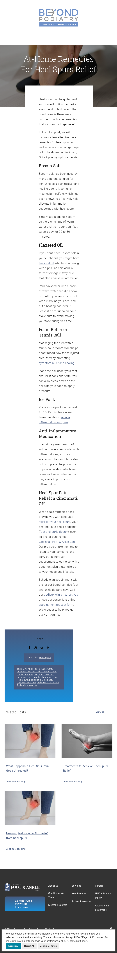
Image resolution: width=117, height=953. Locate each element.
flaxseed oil (46, 263)
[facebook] (110, 928)
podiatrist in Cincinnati (40, 679)
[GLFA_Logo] (58, 9)
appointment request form (56, 604)
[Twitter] (36, 647)
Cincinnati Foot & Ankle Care (57, 542)
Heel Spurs (45, 657)
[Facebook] (30, 647)
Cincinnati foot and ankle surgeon (34, 671)
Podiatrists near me (27, 685)
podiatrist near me (26, 682)
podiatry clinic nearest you (61, 594)
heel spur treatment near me (43, 677)
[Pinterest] (48, 647)
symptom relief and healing (56, 363)
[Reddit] (42, 647)
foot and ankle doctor (54, 531)
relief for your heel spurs (54, 522)
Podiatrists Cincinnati (48, 682)
